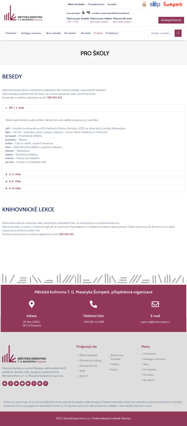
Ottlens (115, 364)
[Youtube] (22, 383)
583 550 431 (54, 97)
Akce (146, 364)
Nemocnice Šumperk (117, 357)
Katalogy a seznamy (31, 33)
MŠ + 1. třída (16, 108)
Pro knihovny (112, 33)
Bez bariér (86, 33)
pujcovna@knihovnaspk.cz (155, 322)
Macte (114, 369)
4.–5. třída (15, 181)
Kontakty (112, 4)
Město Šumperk (88, 355)
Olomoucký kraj (88, 365)
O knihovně (10, 33)
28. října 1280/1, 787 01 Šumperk (31, 323)
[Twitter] (16, 383)
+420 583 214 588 (93, 322)
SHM (82, 371)
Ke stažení (149, 380)
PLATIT (84, 376)
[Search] (178, 33)
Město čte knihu (76, 4)
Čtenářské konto (96, 4)
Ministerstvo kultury (91, 360)
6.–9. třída (15, 188)
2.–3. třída (15, 174)
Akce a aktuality (53, 33)
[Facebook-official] (4, 383)
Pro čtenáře (70, 33)
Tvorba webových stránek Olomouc (111, 418)
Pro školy (98, 33)
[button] (93, 107)
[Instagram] (10, 383)
